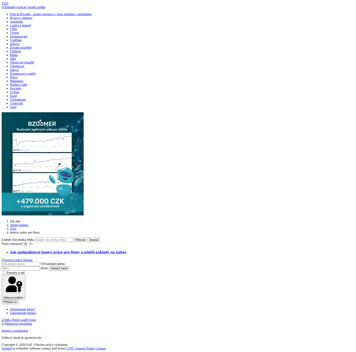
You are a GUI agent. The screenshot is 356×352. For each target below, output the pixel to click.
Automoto (16, 21)
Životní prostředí (21, 47)
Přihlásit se (10, 302)
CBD (13, 29)
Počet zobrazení (12, 244)
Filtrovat (80, 239)
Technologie (18, 99)
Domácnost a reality (23, 73)
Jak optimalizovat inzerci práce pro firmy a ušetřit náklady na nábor (68, 252)
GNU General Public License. (86, 348)
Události (15, 51)
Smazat (93, 239)
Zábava (15, 44)
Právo (14, 77)
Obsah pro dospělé (22, 62)
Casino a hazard (20, 25)
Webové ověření (13, 297)
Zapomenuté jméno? (23, 313)
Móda (14, 55)
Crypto (14, 32)
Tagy (13, 107)
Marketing (16, 81)
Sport (13, 96)
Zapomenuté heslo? (22, 309)
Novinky (15, 88)
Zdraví (14, 70)
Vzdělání (16, 40)
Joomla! (7, 348)
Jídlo (13, 58)
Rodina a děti (18, 84)
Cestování (16, 103)
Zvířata (14, 92)
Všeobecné (17, 66)
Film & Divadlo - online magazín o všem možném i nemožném (51, 14)
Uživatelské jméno (53, 264)
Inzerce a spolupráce (15, 330)
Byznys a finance (21, 18)
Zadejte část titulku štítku (18, 239)
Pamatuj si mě (16, 272)
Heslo (44, 268)
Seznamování (18, 36)
